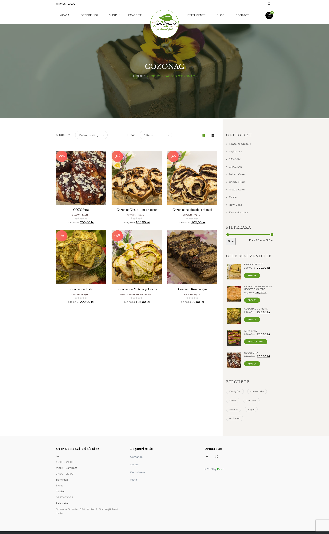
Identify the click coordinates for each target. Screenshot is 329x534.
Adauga (252, 275)
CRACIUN (76, 215)
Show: (130, 135)
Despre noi (89, 15)
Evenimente (196, 15)
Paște (85, 215)
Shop (113, 15)
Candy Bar (235, 391)
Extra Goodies (238, 212)
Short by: (63, 135)
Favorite (135, 15)
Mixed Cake (237, 189)
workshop (234, 418)
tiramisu (233, 409)
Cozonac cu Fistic (81, 289)
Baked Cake (126, 294)
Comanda (136, 456)
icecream (251, 400)
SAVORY (235, 159)
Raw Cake (235, 204)
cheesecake (257, 391)
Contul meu (137, 472)
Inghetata (235, 151)
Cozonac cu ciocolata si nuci (192, 210)
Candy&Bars (237, 182)
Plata (133, 479)
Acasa (64, 15)
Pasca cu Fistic (253, 264)
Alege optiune (256, 342)
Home (138, 76)
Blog (220, 15)
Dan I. (220, 469)
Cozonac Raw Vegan (192, 289)
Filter (231, 241)
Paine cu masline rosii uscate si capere (258, 287)
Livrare (134, 464)
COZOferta (81, 210)
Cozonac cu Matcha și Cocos (137, 289)
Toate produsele (240, 144)
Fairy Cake (250, 330)
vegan (251, 409)
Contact (242, 15)
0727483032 (67, 3)
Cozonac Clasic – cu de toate (137, 210)
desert (232, 400)
